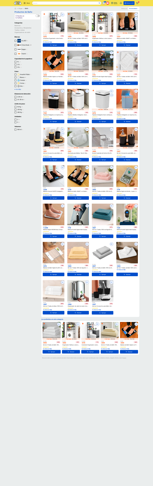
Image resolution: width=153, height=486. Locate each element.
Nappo (24, 49)
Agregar (54, 45)
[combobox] (66, 3)
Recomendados (133, 8)
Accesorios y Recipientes (23, 28)
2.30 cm (20, 97)
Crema (23, 83)
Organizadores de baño (22, 32)
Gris (22, 86)
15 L (19, 67)
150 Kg (20, 109)
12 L (19, 64)
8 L (19, 61)
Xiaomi (24, 53)
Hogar (20, 8)
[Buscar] (99, 3)
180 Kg (20, 112)
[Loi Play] (107, 3)
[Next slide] (138, 331)
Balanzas (17, 25)
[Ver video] (136, 18)
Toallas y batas (20, 30)
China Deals (26, 45)
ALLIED (24, 40)
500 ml (20, 129)
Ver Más (18, 89)
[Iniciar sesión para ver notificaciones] (121, 3)
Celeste (23, 80)
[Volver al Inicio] (15, 8)
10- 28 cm (21, 99)
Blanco (23, 77)
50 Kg (19, 107)
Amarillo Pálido (25, 74)
